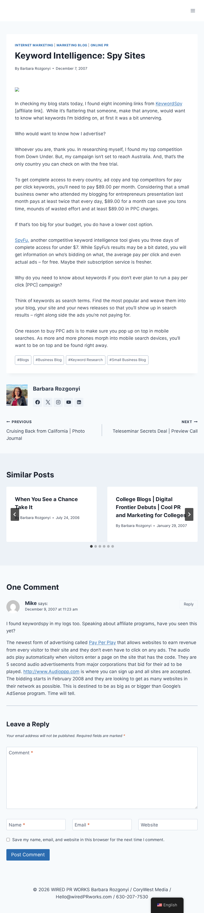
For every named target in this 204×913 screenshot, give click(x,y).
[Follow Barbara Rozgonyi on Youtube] (68, 402)
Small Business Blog (127, 360)
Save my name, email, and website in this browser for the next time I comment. (88, 839)
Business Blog (49, 360)
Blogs (23, 360)
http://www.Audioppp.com (51, 671)
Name (17, 825)
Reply (189, 604)
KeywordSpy (169, 103)
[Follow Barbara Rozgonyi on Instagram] (58, 402)
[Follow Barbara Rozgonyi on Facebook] (37, 402)
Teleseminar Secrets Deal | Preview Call (155, 427)
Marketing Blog (72, 45)
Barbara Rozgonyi (35, 68)
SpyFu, (22, 240)
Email (82, 825)
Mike (31, 603)
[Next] (189, 514)
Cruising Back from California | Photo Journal (45, 430)
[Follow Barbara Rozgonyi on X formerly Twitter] (47, 402)
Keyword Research (85, 360)
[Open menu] (193, 10)
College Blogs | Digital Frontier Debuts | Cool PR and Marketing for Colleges (151, 507)
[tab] (91, 546)
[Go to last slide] (15, 514)
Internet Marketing (34, 45)
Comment (21, 752)
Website (149, 825)
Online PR (100, 45)
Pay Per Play (102, 642)
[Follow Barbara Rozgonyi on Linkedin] (78, 402)
